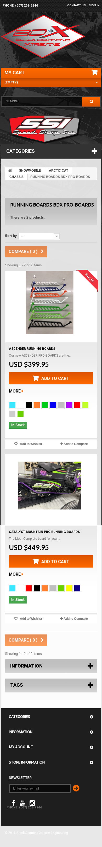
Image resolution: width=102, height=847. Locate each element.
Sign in (94, 5)
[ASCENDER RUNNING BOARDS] (49, 302)
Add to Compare (76, 444)
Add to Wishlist (30, 444)
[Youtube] (23, 802)
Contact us (76, 5)
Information (26, 666)
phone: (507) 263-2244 (20, 5)
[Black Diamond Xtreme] (43, 36)
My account (21, 747)
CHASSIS (16, 177)
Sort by (11, 236)
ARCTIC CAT (58, 170)
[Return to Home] (10, 170)
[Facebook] (13, 802)
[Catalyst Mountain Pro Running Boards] (49, 485)
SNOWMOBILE (30, 170)
